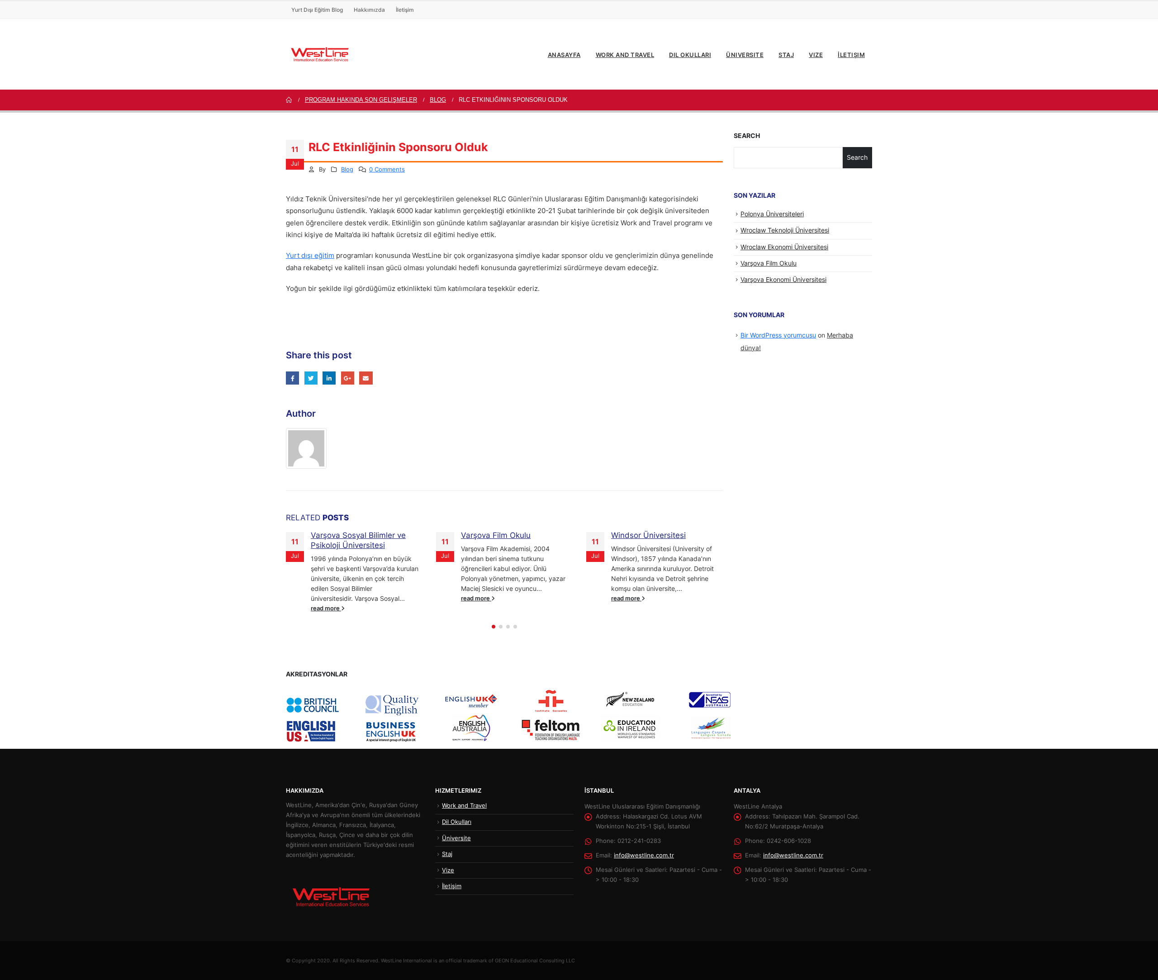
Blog (347, 169)
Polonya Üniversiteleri (772, 214)
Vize (816, 54)
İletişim (405, 9)
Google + (347, 378)
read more (326, 608)
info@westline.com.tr (644, 855)
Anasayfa (564, 54)
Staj (786, 54)
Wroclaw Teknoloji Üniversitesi (784, 230)
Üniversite (745, 54)
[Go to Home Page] (289, 100)
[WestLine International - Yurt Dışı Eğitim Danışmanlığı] (320, 54)
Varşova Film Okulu (496, 535)
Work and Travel (625, 54)
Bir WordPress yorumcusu (778, 335)
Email (365, 378)
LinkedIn (329, 378)
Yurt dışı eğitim (310, 256)
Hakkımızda (369, 9)
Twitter (311, 378)
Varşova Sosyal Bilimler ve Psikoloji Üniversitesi (358, 540)
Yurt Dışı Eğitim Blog (317, 9)
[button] (493, 627)
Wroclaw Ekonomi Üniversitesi (784, 247)
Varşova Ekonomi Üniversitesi (783, 279)
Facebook (292, 378)
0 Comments (387, 169)
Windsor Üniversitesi (648, 535)
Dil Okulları (690, 54)
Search (747, 135)
